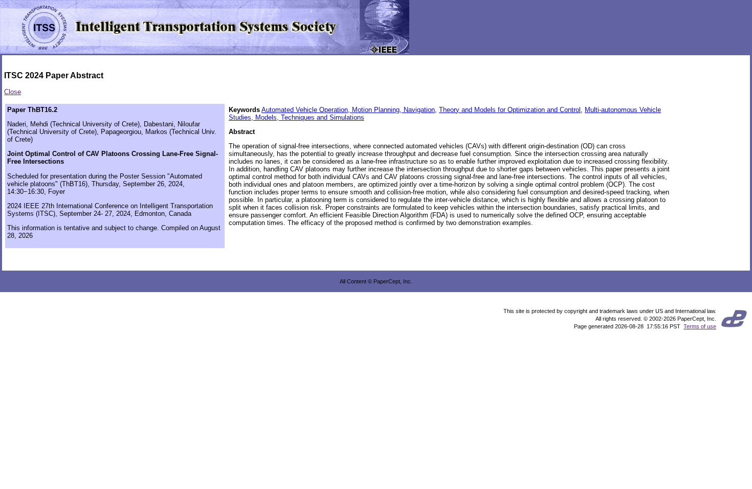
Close (12, 92)
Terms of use (699, 326)
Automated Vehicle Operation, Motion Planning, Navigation (348, 110)
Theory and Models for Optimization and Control (510, 110)
